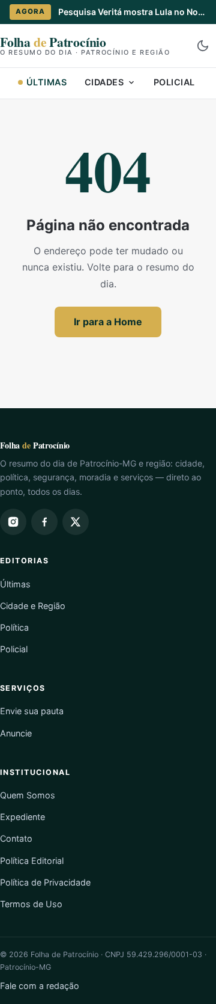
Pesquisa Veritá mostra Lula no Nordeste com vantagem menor (132, 12)
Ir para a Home (108, 322)
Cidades (104, 82)
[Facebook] (44, 522)
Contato (16, 838)
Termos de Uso (31, 904)
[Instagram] (13, 522)
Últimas (46, 82)
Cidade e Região (32, 606)
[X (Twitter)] (75, 522)
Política (14, 627)
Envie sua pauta (32, 711)
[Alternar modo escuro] (203, 45)
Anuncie (16, 733)
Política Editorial (32, 861)
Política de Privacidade (45, 882)
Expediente (22, 817)
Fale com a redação (39, 986)
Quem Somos (27, 795)
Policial (174, 82)
